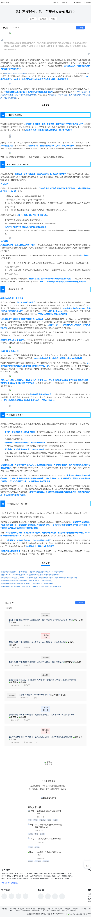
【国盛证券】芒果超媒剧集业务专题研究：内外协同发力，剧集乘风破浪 (27, 584)
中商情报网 (26, 910)
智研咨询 (76, 909)
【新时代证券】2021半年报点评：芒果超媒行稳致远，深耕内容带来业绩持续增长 (30, 575)
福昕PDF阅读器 (15, 910)
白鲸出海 (73, 910)
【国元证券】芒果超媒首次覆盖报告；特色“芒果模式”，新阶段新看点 (26, 581)
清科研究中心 (55, 910)
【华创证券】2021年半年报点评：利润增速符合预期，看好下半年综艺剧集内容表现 (41, 714)
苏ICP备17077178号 (59, 914)
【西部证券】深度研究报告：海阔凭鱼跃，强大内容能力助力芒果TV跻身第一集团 (30, 586)
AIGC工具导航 (30, 909)
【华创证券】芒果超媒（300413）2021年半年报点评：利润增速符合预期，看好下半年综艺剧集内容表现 (38, 578)
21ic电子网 (58, 909)
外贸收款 (21, 909)
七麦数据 (46, 910)
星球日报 (65, 910)
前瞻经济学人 (36, 910)
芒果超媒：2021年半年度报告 (15, 73)
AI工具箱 (13, 909)
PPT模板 (83, 909)
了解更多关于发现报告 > (9, 883)
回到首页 (55, 2)
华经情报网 (41, 909)
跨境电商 (68, 909)
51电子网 (50, 909)
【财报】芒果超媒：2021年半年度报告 (33, 694)
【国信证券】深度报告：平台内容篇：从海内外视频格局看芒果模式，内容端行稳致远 (32, 572)
